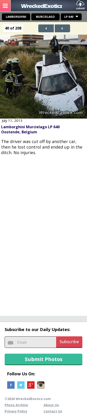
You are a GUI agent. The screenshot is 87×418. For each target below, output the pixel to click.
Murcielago (45, 17)
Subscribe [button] (69, 341)
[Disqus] (43, 233)
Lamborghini (16, 17)
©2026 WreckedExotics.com (28, 399)
